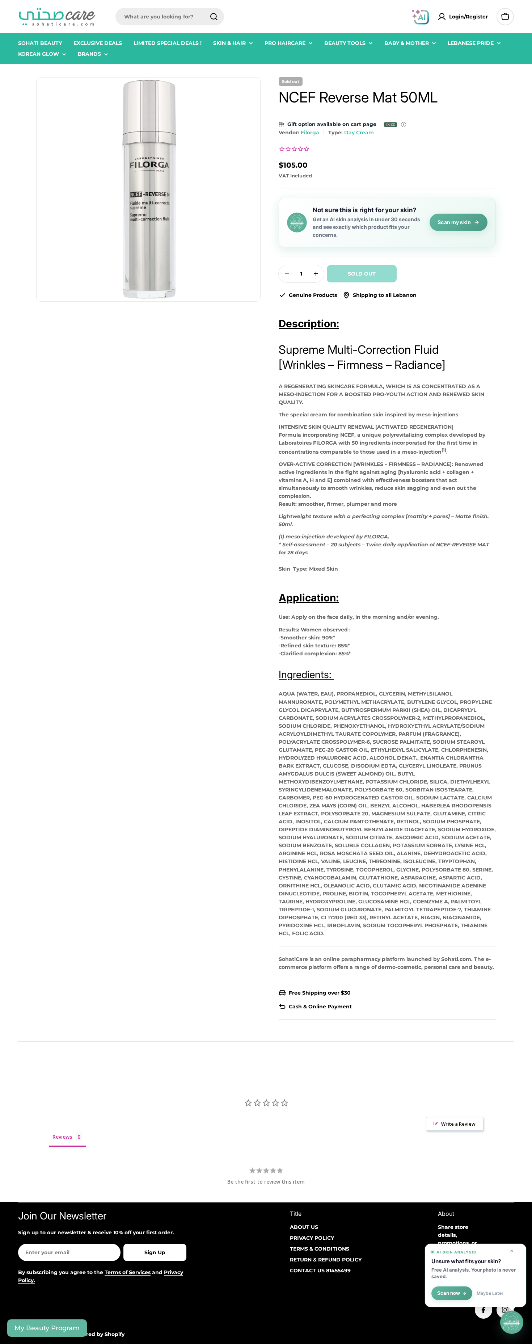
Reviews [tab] (62, 1136)
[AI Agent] (420, 16)
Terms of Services (128, 1272)
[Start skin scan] (511, 1323)
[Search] (214, 16)
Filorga (310, 132)
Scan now (448, 1293)
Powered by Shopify (97, 1334)
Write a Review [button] (458, 1124)
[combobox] (169, 16)
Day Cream (359, 132)
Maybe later (490, 1293)
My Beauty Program (47, 1328)
